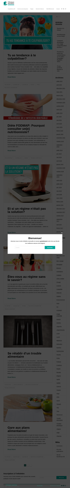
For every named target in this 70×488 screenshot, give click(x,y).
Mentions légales (55, 485)
